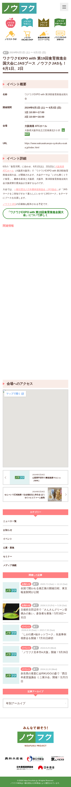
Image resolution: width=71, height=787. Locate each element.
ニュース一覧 (10, 521)
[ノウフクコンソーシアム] (44, 36)
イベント (7, 539)
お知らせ (7, 530)
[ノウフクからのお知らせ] (60, 36)
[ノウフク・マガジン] (27, 23)
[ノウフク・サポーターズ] (60, 23)
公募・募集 (8, 547)
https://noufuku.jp (31, 780)
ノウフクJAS (9, 204)
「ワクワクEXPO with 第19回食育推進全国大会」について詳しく (35, 213)
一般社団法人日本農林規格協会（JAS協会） (36, 189)
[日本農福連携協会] (25, 767)
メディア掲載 (10, 565)
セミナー (7, 556)
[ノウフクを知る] (10, 23)
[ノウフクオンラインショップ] (27, 36)
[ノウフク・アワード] (44, 23)
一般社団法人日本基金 (31, 783)
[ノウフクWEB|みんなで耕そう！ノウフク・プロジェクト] (19, 8)
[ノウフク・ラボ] (10, 36)
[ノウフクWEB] (35, 737)
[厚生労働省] (36, 758)
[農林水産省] (14, 758)
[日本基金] (46, 767)
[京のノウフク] (57, 758)
